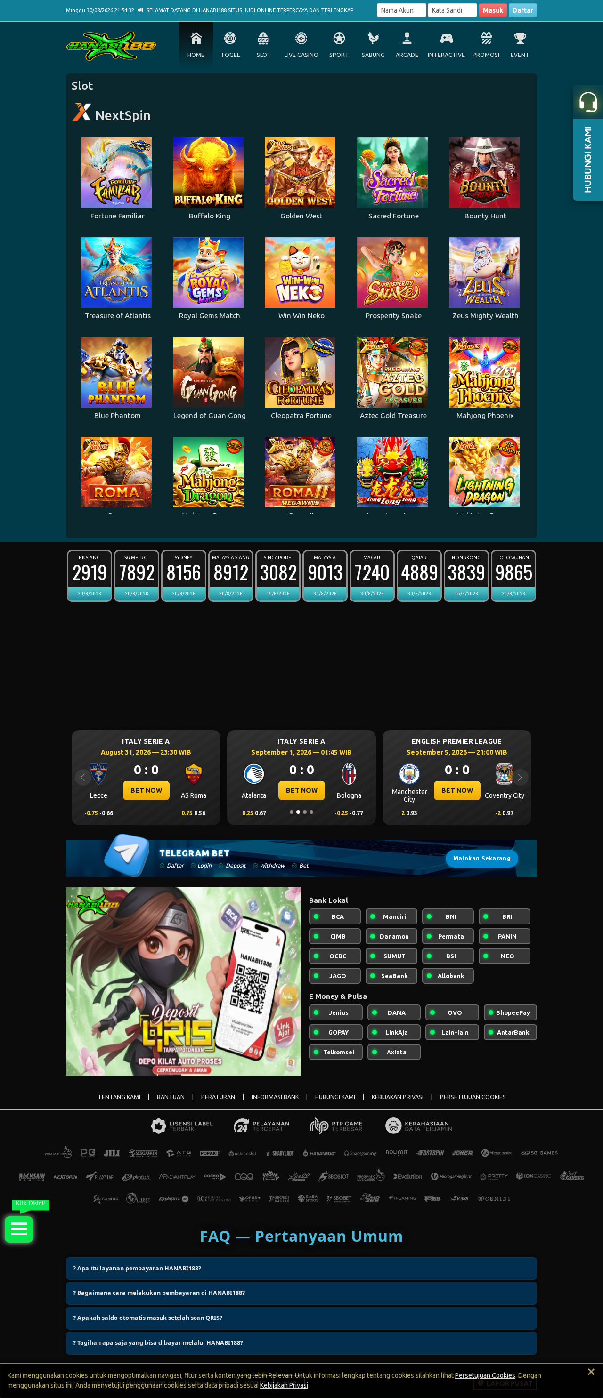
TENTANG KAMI (119, 1097)
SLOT (264, 55)
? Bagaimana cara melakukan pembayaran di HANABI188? (159, 1293)
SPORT (339, 55)
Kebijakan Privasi (284, 1385)
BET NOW (146, 790)
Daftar (523, 10)
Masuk (493, 10)
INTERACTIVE (446, 55)
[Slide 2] (298, 812)
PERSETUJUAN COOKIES (473, 1097)
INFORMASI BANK (275, 1097)
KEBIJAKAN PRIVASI (398, 1097)
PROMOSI (486, 55)
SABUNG (373, 55)
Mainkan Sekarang (482, 858)
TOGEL (230, 55)
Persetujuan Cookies (485, 1375)
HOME (195, 55)
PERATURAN (218, 1097)
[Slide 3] (305, 812)
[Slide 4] (311, 812)
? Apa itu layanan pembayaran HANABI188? (137, 1268)
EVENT (520, 55)
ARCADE (407, 55)
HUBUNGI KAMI (335, 1097)
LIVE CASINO (301, 55)
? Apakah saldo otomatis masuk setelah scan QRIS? (147, 1318)
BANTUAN (171, 1097)
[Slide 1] (291, 812)
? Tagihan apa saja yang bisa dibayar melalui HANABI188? (158, 1343)
